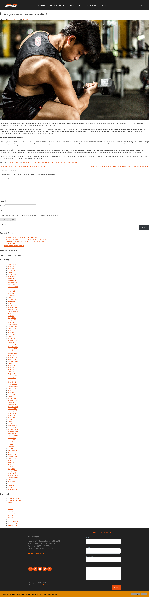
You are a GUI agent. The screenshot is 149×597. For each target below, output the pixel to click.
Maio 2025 (11, 295)
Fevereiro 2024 (13, 320)
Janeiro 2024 (12, 322)
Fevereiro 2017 (12, 471)
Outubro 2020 (12, 384)
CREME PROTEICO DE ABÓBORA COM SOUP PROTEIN (22, 237)
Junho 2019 (11, 417)
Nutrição (10, 517)
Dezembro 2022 (13, 345)
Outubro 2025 (12, 285)
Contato (103, 5)
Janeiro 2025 (12, 303)
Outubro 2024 (12, 309)
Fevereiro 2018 (12, 450)
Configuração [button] (135, 594)
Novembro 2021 (13, 357)
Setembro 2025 (13, 287)
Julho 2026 (11, 266)
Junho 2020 (11, 392)
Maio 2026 (11, 270)
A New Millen (42, 5)
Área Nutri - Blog (12, 162)
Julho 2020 (11, 390)
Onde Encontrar (59, 5)
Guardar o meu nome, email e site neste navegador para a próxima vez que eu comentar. (31, 215)
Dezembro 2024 (13, 305)
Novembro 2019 (13, 407)
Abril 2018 (11, 446)
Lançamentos (12, 513)
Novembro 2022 (13, 347)
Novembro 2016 (13, 475)
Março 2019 (11, 423)
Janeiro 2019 (12, 427)
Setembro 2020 (13, 386)
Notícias (10, 515)
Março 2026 (12, 274)
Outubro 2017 (12, 454)
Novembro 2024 (13, 307)
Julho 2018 (11, 440)
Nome (2, 201)
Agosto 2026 (12, 264)
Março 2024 (12, 318)
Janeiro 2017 (12, 473)
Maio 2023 (11, 334)
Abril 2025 (11, 297)
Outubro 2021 (12, 359)
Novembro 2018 (13, 431)
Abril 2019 (11, 421)
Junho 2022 (11, 351)
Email (2, 206)
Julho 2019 (11, 415)
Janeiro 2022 (12, 355)
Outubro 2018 (12, 434)
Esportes (10, 509)
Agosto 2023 (12, 328)
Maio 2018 (11, 444)
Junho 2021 (11, 367)
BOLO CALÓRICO (9, 244)
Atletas (10, 503)
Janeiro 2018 (12, 452)
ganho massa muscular (59, 162)
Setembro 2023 (13, 326)
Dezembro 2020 (13, 380)
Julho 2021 (11, 365)
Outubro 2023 (12, 324)
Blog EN (10, 507)
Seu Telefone (89, 556)
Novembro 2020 (13, 382)
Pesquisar (3, 224)
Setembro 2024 (13, 312)
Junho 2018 (11, 442)
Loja (51, 5)
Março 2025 (12, 299)
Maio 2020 (11, 394)
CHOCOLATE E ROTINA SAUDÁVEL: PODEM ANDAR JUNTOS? (24, 242)
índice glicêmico (72, 162)
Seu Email (88, 547)
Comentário (4, 179)
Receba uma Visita (91, 5)
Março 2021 (11, 374)
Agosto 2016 (12, 479)
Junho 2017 (11, 463)
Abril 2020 (11, 396)
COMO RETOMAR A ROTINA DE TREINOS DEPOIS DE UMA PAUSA (25, 240)
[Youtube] (40, 569)
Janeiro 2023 (12, 343)
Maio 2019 (11, 419)
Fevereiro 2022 (13, 353)
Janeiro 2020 (12, 403)
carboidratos (36, 162)
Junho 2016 (11, 481)
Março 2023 (12, 338)
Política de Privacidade (36, 554)
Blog (9, 505)
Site (1, 211)
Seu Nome (88, 537)
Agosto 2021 (12, 363)
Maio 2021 (11, 369)
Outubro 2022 (12, 349)
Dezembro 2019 (13, 405)
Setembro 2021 (13, 361)
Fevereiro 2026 (13, 276)
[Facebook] (30, 569)
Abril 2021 (11, 372)
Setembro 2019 (13, 411)
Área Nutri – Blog (13, 498)
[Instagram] (35, 569)
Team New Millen (71, 5)
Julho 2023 (11, 330)
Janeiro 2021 (12, 378)
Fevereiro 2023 (13, 340)
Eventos (10, 511)
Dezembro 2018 (13, 429)
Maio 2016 (11, 483)
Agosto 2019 (12, 413)
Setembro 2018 (13, 436)
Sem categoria (12, 523)
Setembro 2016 (13, 477)
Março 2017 (11, 469)
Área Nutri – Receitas (14, 500)
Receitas (10, 519)
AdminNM (25, 19)
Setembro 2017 (13, 456)
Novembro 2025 (13, 283)
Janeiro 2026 (12, 278)
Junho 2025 (11, 293)
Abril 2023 (11, 336)
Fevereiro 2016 (12, 489)
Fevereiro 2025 (13, 301)
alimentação (27, 162)
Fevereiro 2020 (13, 400)
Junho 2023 (11, 332)
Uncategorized (12, 525)
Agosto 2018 (12, 438)
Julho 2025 (11, 291)
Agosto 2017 (12, 458)
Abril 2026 (11, 272)
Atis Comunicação (45, 585)
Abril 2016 (11, 485)
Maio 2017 (11, 465)
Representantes (13, 521)
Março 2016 (11, 487)
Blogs (80, 5)
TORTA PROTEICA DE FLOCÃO (14, 246)
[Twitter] (45, 569)
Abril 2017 (11, 467)
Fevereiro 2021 (12, 376)
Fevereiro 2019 (12, 425)
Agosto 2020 (12, 388)
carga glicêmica (46, 162)
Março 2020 (12, 398)
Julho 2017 (11, 460)
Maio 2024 (11, 314)
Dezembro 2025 (13, 281)
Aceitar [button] (144, 594)
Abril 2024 (11, 316)
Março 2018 (11, 448)
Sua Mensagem (90, 566)
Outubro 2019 (12, 409)
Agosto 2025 (12, 289)
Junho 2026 (11, 268)
